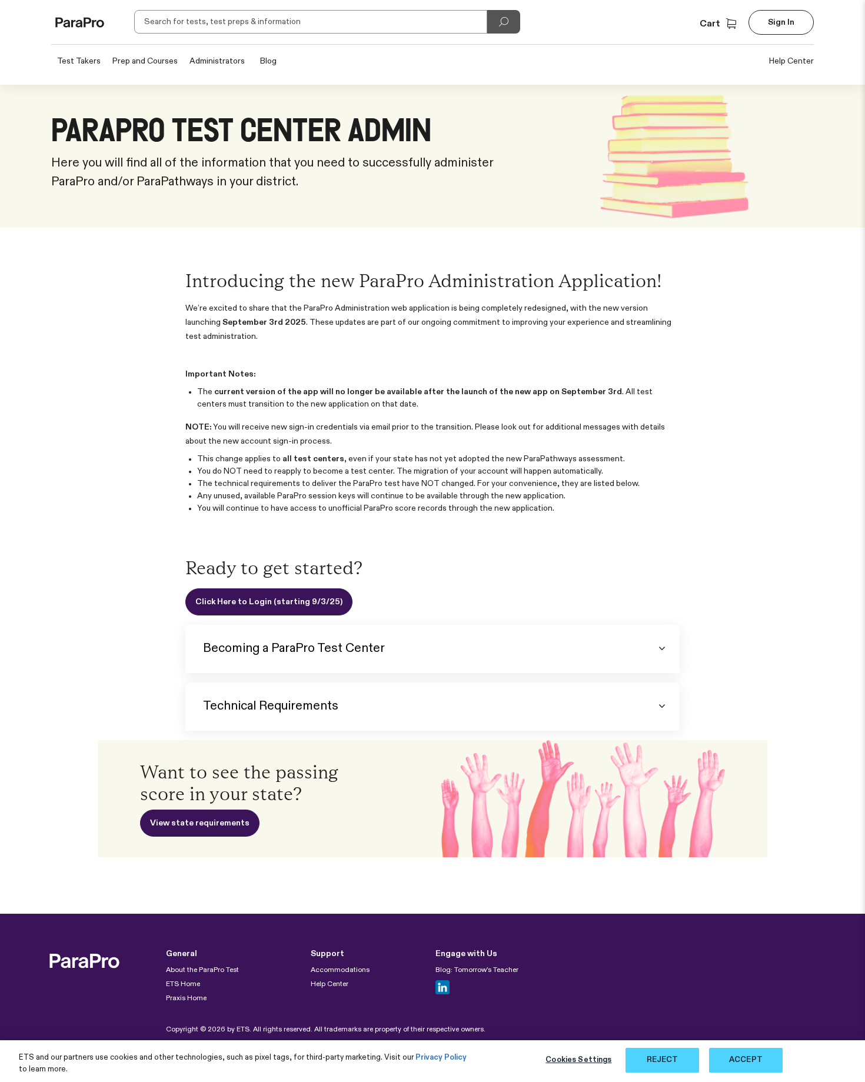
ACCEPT (746, 1060)
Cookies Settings (578, 1060)
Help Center (791, 61)
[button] (719, 24)
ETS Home (183, 984)
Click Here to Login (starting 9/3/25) (268, 602)
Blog (268, 61)
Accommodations (340, 970)
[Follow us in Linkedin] (442, 987)
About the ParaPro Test (202, 970)
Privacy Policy (441, 1057)
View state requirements (199, 823)
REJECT (662, 1060)
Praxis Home (186, 998)
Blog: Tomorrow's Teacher (476, 970)
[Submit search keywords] (503, 22)
